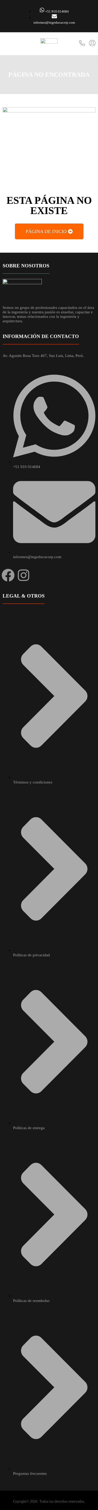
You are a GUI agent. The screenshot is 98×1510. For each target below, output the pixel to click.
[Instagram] (23, 575)
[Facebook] (8, 575)
